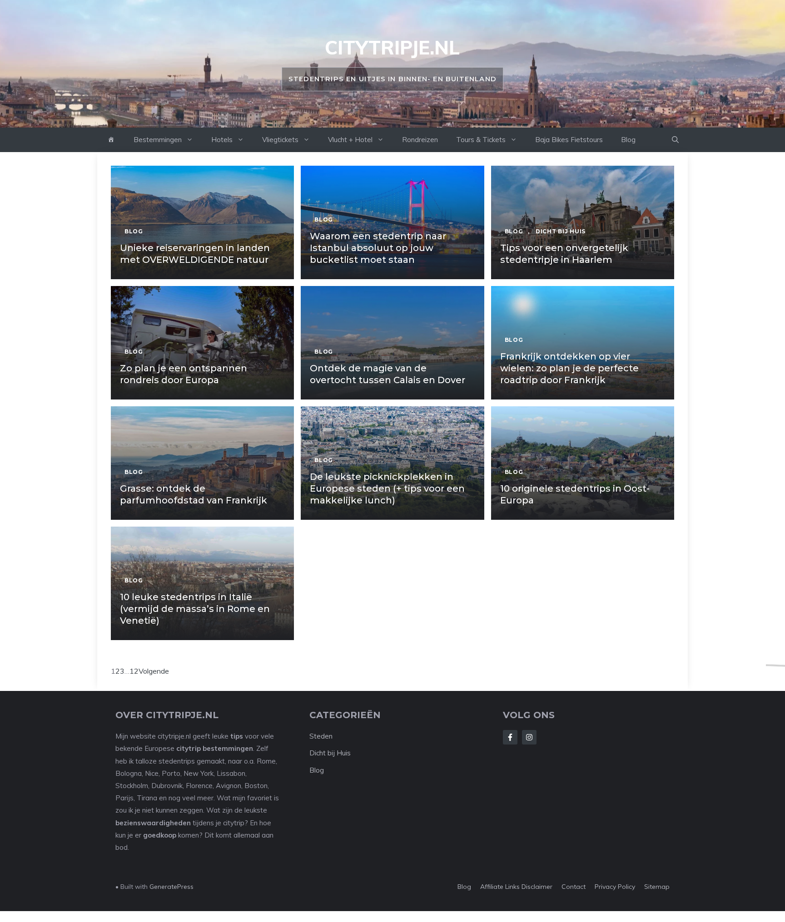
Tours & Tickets (481, 139)
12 (134, 670)
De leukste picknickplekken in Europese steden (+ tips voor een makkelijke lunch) (387, 488)
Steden (321, 736)
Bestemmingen (158, 139)
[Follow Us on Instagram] (529, 737)
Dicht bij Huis (330, 753)
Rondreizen (420, 139)
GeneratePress (171, 887)
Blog (628, 139)
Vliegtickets (280, 139)
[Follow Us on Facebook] (510, 737)
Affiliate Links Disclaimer (516, 887)
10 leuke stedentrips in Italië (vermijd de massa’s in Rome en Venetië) (195, 609)
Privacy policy (615, 887)
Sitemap (657, 887)
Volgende (154, 670)
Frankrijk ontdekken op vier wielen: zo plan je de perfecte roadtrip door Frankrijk (569, 368)
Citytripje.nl (392, 47)
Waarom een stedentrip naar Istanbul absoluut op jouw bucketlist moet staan (378, 248)
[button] (675, 140)
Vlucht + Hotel (350, 139)
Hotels (222, 139)
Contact (573, 887)
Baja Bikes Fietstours (569, 139)
